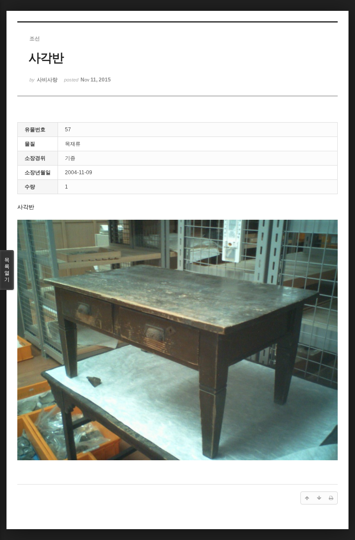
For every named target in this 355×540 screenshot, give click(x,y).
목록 (7, 270)
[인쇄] (331, 498)
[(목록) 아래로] (319, 498)
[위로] (307, 498)
